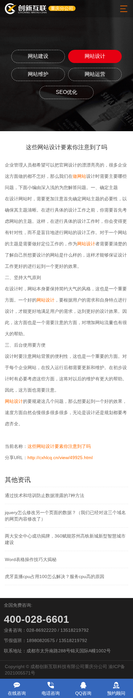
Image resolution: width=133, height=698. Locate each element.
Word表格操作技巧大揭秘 (30, 559)
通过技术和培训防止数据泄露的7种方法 (44, 495)
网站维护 (38, 74)
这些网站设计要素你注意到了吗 (59, 446)
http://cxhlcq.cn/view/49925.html (60, 457)
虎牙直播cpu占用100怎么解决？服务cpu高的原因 (54, 576)
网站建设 (38, 56)
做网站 (79, 176)
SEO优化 (66, 92)
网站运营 (95, 74)
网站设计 (95, 56)
